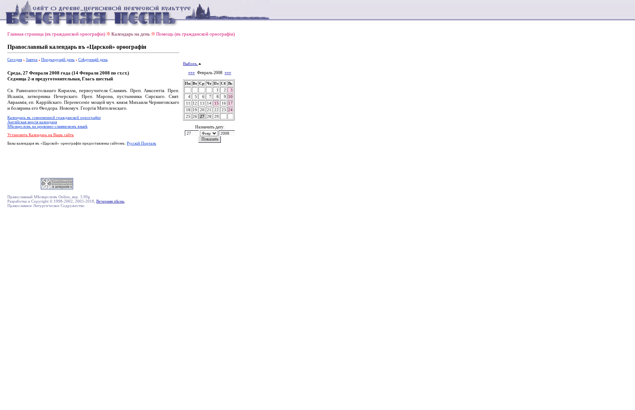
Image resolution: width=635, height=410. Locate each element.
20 (202, 110)
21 (209, 110)
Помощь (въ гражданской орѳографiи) (195, 34)
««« (191, 72)
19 (195, 110)
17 (230, 103)
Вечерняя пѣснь (110, 201)
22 (216, 110)
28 (209, 116)
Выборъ (190, 63)
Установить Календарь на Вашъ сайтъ (40, 135)
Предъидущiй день (58, 59)
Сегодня (14, 59)
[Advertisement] (93, 160)
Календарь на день (130, 34)
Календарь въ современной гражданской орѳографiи (54, 117)
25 (188, 116)
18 (188, 110)
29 (216, 116)
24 (230, 110)
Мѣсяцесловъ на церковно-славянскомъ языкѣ (47, 126)
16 (224, 103)
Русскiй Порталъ (141, 143)
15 (216, 103)
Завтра (31, 59)
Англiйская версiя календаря (32, 122)
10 (230, 96)
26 (195, 116)
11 (188, 103)
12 (195, 103)
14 (209, 103)
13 (202, 103)
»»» (228, 72)
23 (224, 110)
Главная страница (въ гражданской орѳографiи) (56, 34)
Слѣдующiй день (93, 59)
